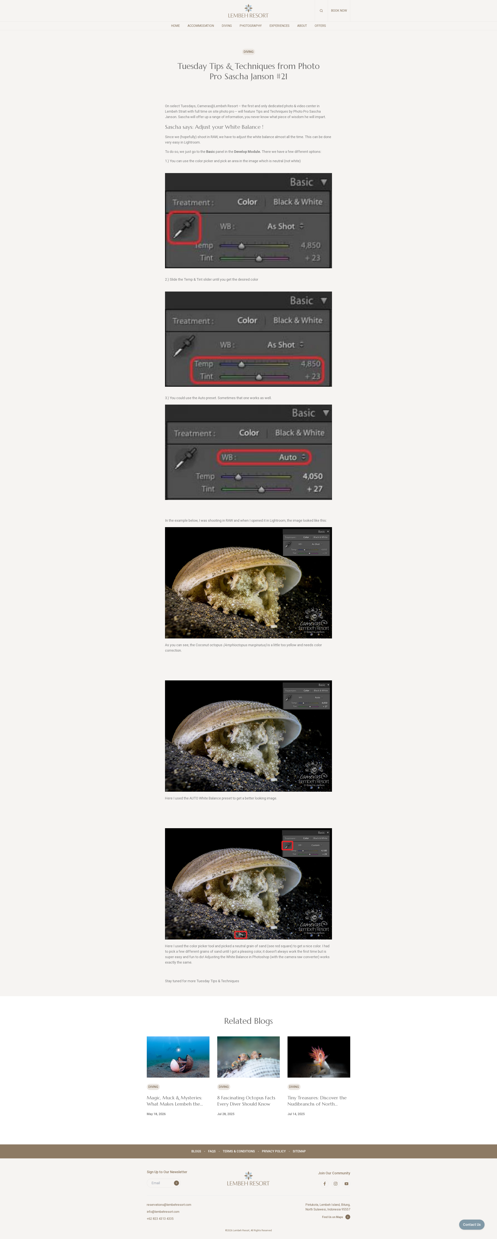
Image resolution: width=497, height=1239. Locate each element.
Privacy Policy (274, 1151)
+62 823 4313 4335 (160, 1219)
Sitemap (299, 1151)
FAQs (212, 1151)
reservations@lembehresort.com (169, 1205)
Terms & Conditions (239, 1151)
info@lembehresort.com (163, 1212)
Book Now (339, 10)
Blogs (196, 1151)
